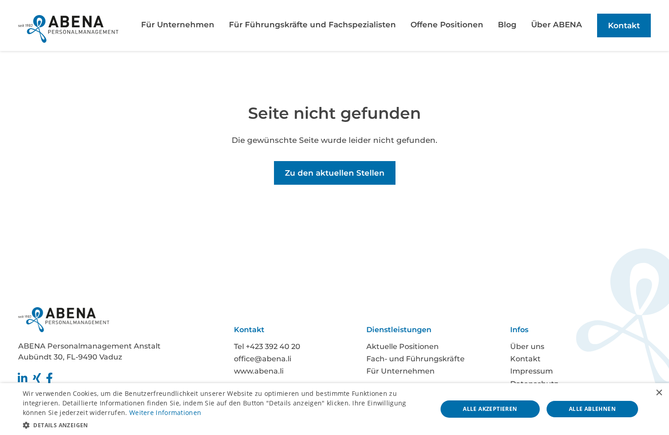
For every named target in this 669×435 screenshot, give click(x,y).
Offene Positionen (447, 24)
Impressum (531, 371)
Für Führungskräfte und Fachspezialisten (312, 24)
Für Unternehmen (177, 24)
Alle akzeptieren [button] (490, 409)
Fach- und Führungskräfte (415, 358)
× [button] (658, 392)
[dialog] (334, 409)
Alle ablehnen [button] (592, 409)
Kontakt (624, 25)
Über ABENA (556, 24)
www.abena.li (259, 371)
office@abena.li (262, 358)
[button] (224, 424)
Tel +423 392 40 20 (267, 346)
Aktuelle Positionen (402, 346)
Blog (507, 24)
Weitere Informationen (165, 412)
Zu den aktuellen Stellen (335, 172)
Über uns (527, 346)
